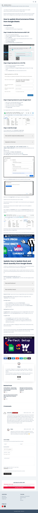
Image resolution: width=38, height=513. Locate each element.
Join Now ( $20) (19, 487)
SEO (21, 498)
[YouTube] (2, 506)
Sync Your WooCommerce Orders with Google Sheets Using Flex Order (11, 396)
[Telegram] (21, 358)
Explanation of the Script (10, 142)
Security (21, 500)
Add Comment (7, 458)
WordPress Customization (25, 496)
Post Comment (7, 473)
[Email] (29, 358)
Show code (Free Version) (10, 283)
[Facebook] (5, 358)
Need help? (4, 496)
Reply (33, 412)
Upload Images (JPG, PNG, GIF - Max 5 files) (11, 467)
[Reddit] (17, 358)
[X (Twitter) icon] (18, 377)
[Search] (33, 1)
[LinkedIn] (13, 358)
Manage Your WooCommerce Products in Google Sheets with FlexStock (26, 389)
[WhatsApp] (25, 358)
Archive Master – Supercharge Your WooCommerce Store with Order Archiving (10, 389)
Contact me (4, 498)
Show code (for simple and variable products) (14, 135)
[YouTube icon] (20, 377)
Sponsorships (4, 497)
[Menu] (35, 1)
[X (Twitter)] (9, 358)
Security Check (6, 446)
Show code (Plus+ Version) (10, 289)
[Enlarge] (33, 45)
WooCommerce (23, 497)
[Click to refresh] (8, 449)
